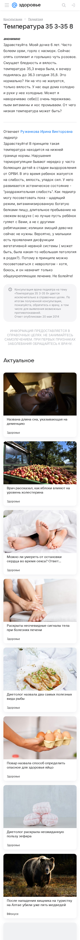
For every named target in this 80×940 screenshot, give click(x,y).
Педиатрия (35, 19)
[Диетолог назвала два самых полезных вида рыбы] (40, 680)
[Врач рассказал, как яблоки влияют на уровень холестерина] (40, 473)
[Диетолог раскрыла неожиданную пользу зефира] (40, 817)
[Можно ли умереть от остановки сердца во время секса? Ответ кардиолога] (40, 542)
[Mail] (14, 5)
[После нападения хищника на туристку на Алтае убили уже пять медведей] (40, 886)
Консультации (12, 19)
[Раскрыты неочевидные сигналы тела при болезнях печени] (40, 611)
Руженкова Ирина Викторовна (46, 131)
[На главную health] (29, 5)
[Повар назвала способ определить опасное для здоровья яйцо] (40, 748)
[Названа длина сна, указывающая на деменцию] (40, 405)
